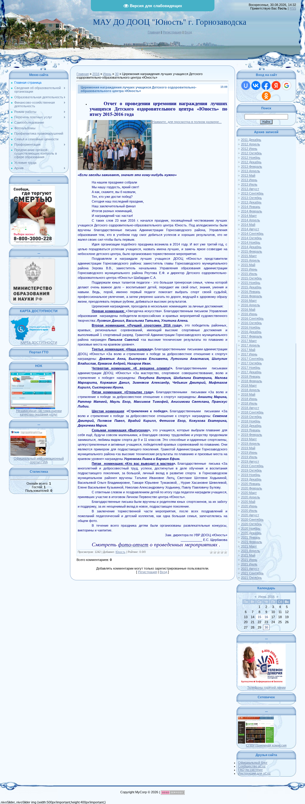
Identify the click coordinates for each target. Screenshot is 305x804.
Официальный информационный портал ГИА (39, 460)
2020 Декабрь (251, 533)
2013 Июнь (249, 180)
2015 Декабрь (251, 287)
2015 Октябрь (251, 278)
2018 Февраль (251, 381)
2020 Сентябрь (252, 519)
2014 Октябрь (251, 238)
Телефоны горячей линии (266, 687)
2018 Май (248, 394)
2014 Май (248, 224)
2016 (95, 74)
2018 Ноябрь (250, 421)
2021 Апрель (250, 551)
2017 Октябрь (251, 363)
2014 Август (250, 229)
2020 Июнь (249, 506)
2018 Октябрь (251, 417)
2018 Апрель (250, 390)
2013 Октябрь (251, 198)
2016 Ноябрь (250, 327)
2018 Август (250, 408)
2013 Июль (249, 184)
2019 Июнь (249, 452)
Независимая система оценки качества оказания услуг (39, 412)
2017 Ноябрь (250, 367)
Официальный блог (252, 762)
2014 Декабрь (251, 247)
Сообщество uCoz (252, 766)
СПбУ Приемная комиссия (266, 745)
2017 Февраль (251, 336)
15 (259, 617)
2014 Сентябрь (252, 233)
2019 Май (248, 448)
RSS (293, 8)
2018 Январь (250, 376)
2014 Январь (250, 207)
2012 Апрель (250, 144)
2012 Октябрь (251, 153)
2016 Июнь (249, 314)
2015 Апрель (250, 260)
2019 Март (249, 439)
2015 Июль (249, 274)
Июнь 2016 (266, 596)
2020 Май (248, 501)
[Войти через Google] (286, 85)
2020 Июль (249, 510)
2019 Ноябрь (250, 475)
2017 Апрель (250, 345)
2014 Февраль (251, 211)
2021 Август (250, 568)
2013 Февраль (251, 166)
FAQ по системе (250, 770)
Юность (120, 551)
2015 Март (249, 256)
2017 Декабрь (251, 372)
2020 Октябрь (251, 524)
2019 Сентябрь (252, 466)
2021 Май (248, 555)
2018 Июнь (249, 399)
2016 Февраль (251, 296)
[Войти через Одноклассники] (266, 95)
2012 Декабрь (251, 162)
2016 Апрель (250, 305)
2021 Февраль (251, 542)
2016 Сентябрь (252, 318)
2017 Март (249, 341)
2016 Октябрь (251, 323)
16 (266, 617)
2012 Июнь (249, 148)
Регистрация (172, 32)
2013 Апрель (250, 171)
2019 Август (250, 461)
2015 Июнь (249, 269)
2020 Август (250, 515)
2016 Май (248, 309)
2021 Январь (250, 537)
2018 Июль (249, 403)
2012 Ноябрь (250, 157)
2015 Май (248, 265)
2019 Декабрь (251, 479)
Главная (154, 32)
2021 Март (249, 546)
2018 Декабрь (251, 425)
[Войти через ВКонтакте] (255, 85)
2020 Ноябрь (250, 528)
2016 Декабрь (251, 332)
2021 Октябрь (251, 577)
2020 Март (249, 492)
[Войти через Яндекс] (276, 85)
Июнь (107, 74)
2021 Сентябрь (252, 573)
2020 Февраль (251, 488)
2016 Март (249, 300)
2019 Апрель (250, 443)
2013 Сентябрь (252, 193)
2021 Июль (249, 564)
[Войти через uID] (245, 85)
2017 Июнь (249, 354)
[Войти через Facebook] (266, 85)
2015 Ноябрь (250, 282)
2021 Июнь (249, 560)
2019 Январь (250, 430)
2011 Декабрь (251, 139)
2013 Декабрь (251, 202)
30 (117, 74)
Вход (188, 32)
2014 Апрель (250, 220)
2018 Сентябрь (252, 412)
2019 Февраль (251, 434)
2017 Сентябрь (252, 358)
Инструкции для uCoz (254, 773)
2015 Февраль (251, 251)
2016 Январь (250, 291)
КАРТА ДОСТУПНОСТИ (39, 342)
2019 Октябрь (251, 470)
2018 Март (249, 385)
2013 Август (250, 189)
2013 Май (248, 175)
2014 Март (249, 215)
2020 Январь (250, 484)
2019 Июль (249, 457)
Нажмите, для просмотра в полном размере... (187, 122)
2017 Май (248, 350)
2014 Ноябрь (250, 242)
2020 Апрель (250, 497)
